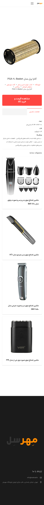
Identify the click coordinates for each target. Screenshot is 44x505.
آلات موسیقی (11, 85)
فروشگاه (37, 85)
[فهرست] (32, 3)
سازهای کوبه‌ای (27, 87)
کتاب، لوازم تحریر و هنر (25, 85)
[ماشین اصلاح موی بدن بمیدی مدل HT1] (22, 212)
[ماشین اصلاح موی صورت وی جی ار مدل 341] (22, 318)
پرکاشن (17, 87)
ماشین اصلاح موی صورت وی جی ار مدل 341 (22, 360)
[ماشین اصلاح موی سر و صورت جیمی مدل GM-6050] (22, 263)
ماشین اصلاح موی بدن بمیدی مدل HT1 (24, 254)
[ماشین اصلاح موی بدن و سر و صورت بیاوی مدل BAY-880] (22, 158)
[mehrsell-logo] (40, 3)
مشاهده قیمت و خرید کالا (22, 100)
